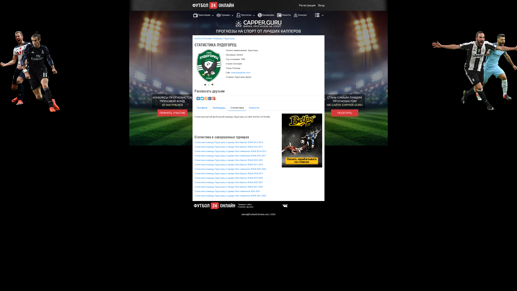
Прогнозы (246, 15)
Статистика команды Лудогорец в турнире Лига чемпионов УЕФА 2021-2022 (230, 196)
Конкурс (302, 15)
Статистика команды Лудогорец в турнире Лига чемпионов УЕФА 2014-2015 (230, 151)
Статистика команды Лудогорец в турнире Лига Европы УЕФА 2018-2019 (229, 173)
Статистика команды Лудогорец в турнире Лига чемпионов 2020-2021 (227, 191)
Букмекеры (268, 15)
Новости (286, 15)
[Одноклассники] (206, 98)
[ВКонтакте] (198, 98)
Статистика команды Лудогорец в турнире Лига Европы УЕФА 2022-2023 (229, 160)
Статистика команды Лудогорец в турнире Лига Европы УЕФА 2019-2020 (229, 178)
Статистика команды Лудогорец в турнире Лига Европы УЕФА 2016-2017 (229, 147)
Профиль (202, 107)
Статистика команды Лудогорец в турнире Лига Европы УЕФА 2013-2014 (229, 142)
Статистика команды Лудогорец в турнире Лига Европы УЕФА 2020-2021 (229, 182)
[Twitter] (202, 98)
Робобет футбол (245, 207)
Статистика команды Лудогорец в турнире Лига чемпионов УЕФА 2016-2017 (230, 156)
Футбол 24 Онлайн (203, 38)
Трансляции (204, 15)
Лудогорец (229, 38)
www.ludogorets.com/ (241, 72)
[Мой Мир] (210, 98)
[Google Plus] (213, 98)
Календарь (219, 107)
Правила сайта (245, 204)
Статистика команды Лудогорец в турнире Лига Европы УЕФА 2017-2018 (229, 164)
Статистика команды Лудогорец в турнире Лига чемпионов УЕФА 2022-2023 (230, 169)
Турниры (225, 15)
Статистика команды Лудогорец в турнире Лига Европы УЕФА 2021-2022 (229, 187)
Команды (218, 38)
